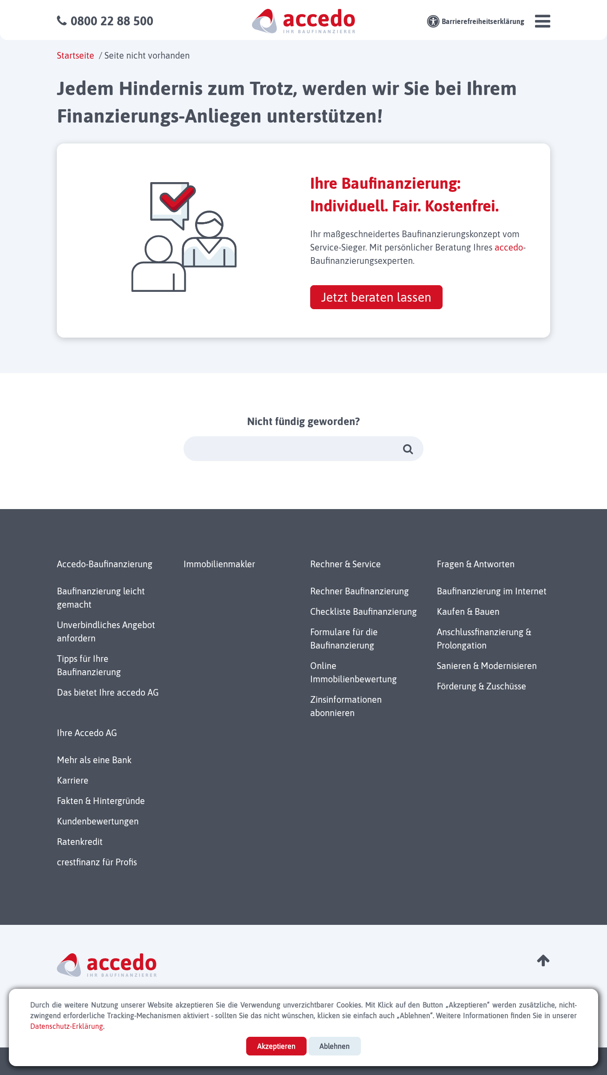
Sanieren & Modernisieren (487, 666)
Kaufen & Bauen (468, 611)
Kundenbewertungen (98, 821)
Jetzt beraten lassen (376, 297)
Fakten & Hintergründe (101, 801)
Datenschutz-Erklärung (66, 1026)
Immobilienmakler (219, 564)
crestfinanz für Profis (97, 862)
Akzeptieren (276, 1046)
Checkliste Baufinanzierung (363, 611)
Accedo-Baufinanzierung (104, 564)
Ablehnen (334, 1046)
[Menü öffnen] (542, 25)
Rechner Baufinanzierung (359, 591)
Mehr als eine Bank (94, 760)
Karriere (72, 780)
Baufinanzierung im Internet (492, 591)
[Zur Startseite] (303, 20)
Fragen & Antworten (476, 564)
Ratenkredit (80, 841)
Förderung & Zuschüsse (481, 686)
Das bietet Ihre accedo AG (108, 692)
